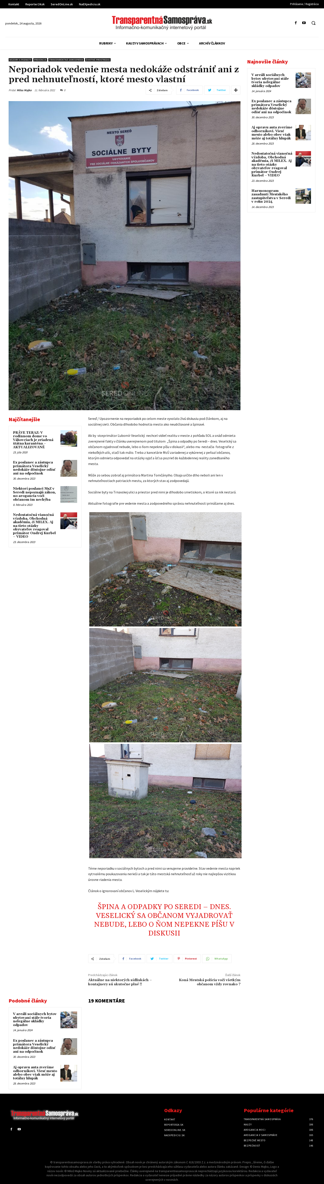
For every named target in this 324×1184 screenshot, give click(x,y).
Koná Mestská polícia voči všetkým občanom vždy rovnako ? (209, 982)
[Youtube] (304, 23)
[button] (313, 23)
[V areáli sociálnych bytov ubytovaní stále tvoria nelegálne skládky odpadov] (68, 1020)
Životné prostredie (98, 59)
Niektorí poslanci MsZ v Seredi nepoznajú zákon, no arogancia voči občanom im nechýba (34, 494)
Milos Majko (24, 90)
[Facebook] (296, 23)
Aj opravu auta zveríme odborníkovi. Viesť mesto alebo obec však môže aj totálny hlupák (35, 1072)
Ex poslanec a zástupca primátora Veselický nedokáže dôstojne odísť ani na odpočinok (34, 468)
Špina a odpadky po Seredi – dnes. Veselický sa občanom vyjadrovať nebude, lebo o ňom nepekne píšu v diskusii (164, 920)
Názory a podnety (20, 59)
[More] (235, 90)
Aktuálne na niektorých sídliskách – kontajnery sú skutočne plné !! (120, 982)
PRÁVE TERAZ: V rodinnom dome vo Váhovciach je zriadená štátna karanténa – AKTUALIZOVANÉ (33, 440)
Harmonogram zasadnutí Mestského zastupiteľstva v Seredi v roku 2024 (271, 196)
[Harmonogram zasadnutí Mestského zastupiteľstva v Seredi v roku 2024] (303, 196)
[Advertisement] (45, 581)
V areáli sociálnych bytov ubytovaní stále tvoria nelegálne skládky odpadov (35, 1019)
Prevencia (40, 59)
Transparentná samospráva (66, 59)
